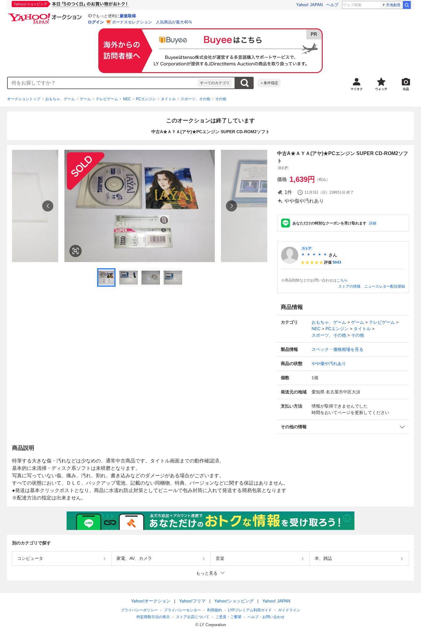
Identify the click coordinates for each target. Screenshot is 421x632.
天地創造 (393, 5)
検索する (244, 83)
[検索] (407, 5)
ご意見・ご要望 (228, 617)
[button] (343, 427)
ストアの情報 (349, 286)
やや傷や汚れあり (329, 363)
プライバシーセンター (182, 610)
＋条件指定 (269, 83)
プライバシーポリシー (139, 610)
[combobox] (102, 82)
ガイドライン (289, 610)
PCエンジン (146, 99)
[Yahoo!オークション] (46, 15)
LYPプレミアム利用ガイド (250, 610)
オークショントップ (23, 99)
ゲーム (85, 99)
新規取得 (128, 16)
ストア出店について (192, 617)
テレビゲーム (107, 99)
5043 (337, 262)
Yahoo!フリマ (192, 600)
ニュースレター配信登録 (384, 286)
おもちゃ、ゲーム (60, 99)
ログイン (96, 22)
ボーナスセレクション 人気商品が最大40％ (152, 22)
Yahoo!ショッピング (234, 600)
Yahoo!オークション (150, 600)
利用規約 (214, 610)
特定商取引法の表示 (153, 617)
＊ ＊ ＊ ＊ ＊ (314, 254)
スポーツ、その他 (195, 99)
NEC (127, 99)
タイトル (168, 99)
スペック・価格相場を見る (337, 349)
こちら (342, 280)
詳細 (372, 223)
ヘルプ (332, 4)
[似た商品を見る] (75, 251)
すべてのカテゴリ (215, 83)
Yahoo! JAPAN (309, 4)
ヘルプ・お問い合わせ (265, 617)
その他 (220, 99)
